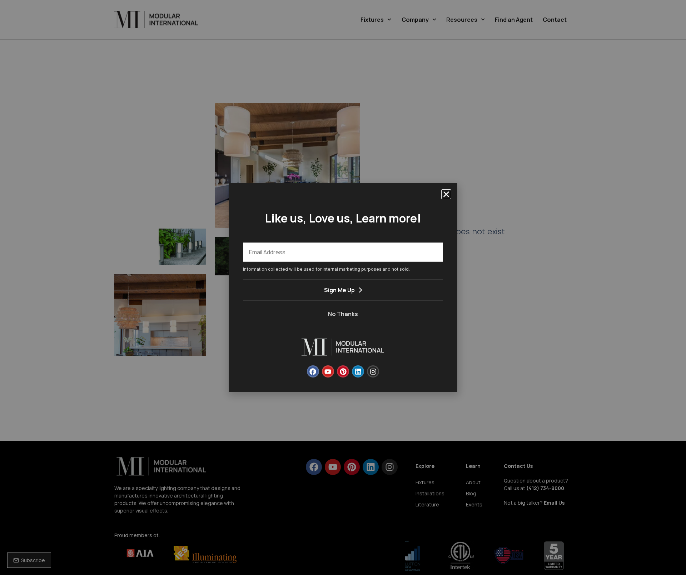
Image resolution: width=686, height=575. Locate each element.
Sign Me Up (339, 290)
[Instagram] (373, 371)
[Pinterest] (343, 371)
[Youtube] (328, 371)
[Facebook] (313, 371)
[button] (446, 194)
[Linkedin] (358, 371)
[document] (343, 287)
